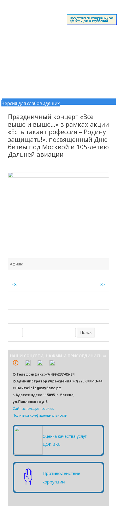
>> (102, 284)
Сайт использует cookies (33, 408)
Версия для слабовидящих (30, 103)
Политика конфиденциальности (40, 415)
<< (14, 284)
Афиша (16, 264)
